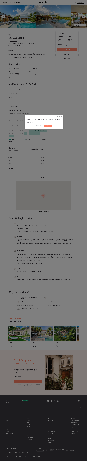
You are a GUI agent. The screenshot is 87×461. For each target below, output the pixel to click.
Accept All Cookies (48, 125)
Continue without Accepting (58, 116)
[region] (44, 122)
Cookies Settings (39, 125)
